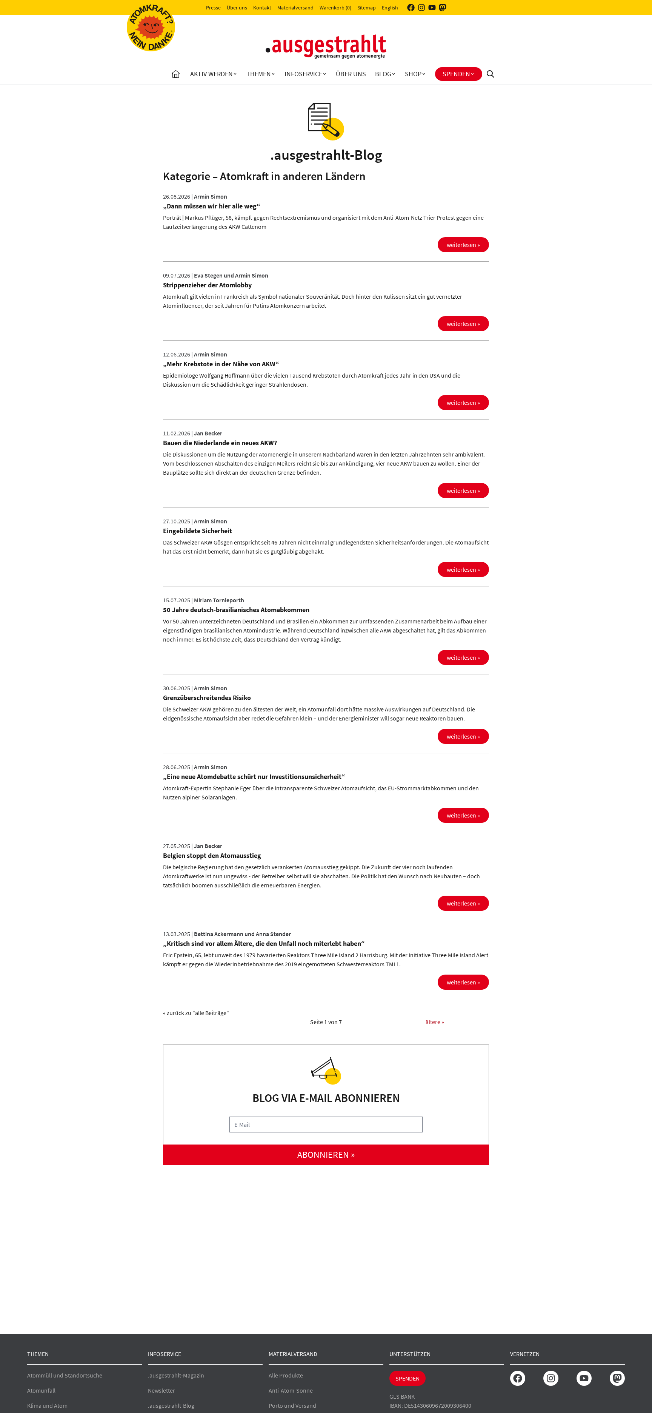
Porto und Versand (292, 1405)
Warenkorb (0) (335, 7)
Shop (413, 73)
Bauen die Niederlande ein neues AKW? (220, 442)
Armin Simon (210, 196)
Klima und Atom (47, 1405)
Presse (213, 7)
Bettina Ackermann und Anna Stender (242, 934)
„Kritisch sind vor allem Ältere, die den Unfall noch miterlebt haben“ (264, 943)
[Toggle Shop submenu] (423, 74)
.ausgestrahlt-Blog (171, 1405)
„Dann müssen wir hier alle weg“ (211, 206)
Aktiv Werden (211, 73)
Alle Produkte (286, 1375)
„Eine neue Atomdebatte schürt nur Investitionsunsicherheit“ (254, 776)
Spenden (456, 73)
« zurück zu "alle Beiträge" (196, 1013)
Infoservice (303, 73)
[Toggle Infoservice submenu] (324, 74)
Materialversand (295, 7)
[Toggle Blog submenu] (393, 74)
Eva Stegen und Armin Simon (231, 275)
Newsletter (161, 1390)
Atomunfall (41, 1390)
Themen (258, 73)
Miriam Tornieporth (219, 600)
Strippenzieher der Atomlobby (207, 285)
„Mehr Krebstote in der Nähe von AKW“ (221, 363)
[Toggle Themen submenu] (273, 74)
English (390, 7)
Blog (383, 73)
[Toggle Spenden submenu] (472, 74)
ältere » (435, 1022)
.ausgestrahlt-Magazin (176, 1375)
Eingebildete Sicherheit (197, 530)
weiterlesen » (463, 244)
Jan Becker (208, 433)
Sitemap (366, 7)
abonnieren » (326, 1154)
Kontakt (262, 7)
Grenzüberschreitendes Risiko (207, 697)
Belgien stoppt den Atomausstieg (212, 855)
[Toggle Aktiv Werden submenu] (235, 74)
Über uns (237, 7)
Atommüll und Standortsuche (64, 1375)
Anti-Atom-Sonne (291, 1390)
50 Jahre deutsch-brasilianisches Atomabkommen (236, 609)
